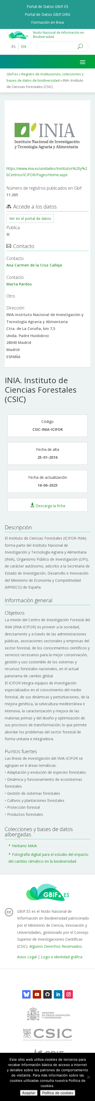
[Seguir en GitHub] (47, 994)
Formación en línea (47, 23)
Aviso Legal (27, 956)
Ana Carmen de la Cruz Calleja (34, 265)
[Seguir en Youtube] (37, 994)
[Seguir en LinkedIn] (58, 994)
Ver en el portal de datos (30, 218)
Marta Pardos (19, 284)
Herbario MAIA (24, 845)
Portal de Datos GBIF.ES (47, 7)
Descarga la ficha (50, 505)
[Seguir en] (26, 994)
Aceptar (28, 1093)
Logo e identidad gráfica (61, 956)
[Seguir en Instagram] (68, 994)
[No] (88, 1077)
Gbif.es (12, 74)
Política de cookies (57, 1093)
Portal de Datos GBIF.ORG (47, 15)
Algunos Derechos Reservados (55, 946)
